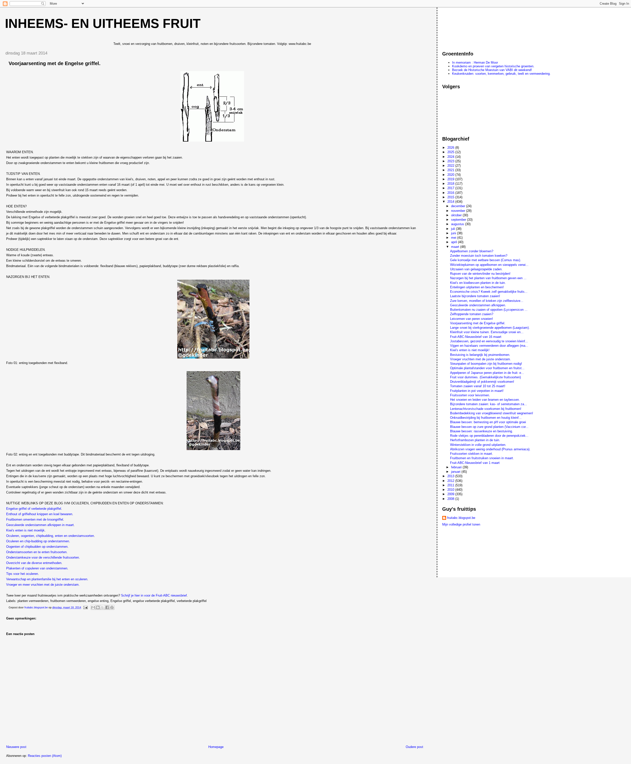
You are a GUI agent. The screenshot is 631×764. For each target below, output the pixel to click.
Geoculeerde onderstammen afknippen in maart (40, 525)
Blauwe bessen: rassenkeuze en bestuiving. (481, 431)
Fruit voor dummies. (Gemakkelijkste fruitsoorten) (485, 377)
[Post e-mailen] (85, 607)
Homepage (216, 747)
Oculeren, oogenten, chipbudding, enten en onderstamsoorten (50, 536)
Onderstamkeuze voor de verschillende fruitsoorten (42, 557)
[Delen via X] (102, 607)
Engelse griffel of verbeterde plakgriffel (33, 508)
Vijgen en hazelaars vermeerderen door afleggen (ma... (489, 345)
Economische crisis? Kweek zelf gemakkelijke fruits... (488, 291)
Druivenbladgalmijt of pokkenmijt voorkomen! (482, 381)
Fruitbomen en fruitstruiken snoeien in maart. (482, 458)
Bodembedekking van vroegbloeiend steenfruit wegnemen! (491, 413)
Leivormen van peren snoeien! (471, 319)
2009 (451, 494)
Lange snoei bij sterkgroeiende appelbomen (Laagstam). (490, 327)
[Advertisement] (464, 26)
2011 (451, 485)
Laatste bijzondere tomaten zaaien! (475, 296)
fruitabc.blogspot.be (461, 518)
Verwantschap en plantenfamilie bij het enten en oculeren (46, 579)
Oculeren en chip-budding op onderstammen (37, 541)
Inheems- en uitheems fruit (103, 23)
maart (455, 247)
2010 (451, 489)
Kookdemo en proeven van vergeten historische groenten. (493, 66)
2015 (451, 197)
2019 (451, 179)
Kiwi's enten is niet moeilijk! (470, 350)
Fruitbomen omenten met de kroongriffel (34, 519)
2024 (451, 157)
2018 (451, 183)
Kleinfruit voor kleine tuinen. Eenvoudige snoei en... (487, 332)
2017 (451, 188)
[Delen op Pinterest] (111, 607)
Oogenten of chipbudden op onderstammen (37, 546)
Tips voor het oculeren (22, 574)
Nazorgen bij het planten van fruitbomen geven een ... (488, 278)
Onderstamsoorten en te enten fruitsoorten (36, 552)
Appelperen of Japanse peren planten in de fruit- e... (487, 373)
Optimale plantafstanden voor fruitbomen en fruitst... (487, 368)
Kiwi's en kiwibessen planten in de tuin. (478, 283)
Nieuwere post (16, 747)
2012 (451, 481)
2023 (451, 161)
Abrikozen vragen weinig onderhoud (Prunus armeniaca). (490, 449)
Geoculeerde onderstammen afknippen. (478, 305)
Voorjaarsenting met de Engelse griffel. (477, 323)
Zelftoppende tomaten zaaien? (471, 314)
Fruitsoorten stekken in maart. (471, 453)
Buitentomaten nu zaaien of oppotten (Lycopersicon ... (488, 309)
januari (456, 471)
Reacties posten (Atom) (45, 756)
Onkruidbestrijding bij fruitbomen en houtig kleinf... (486, 417)
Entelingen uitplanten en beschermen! (477, 287)
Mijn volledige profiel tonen (461, 524)
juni (454, 233)
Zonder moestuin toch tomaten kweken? (478, 255)
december (458, 206)
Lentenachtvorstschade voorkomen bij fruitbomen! (485, 409)
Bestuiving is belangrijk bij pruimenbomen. (480, 355)
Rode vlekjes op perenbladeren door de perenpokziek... (489, 435)
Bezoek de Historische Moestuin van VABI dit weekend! (492, 70)
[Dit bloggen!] (97, 607)
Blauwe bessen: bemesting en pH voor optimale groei (488, 422)
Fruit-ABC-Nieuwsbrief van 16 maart (475, 337)
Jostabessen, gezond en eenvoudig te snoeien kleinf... (489, 341)
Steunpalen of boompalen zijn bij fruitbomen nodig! (486, 363)
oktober (457, 215)
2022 (451, 165)
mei (454, 237)
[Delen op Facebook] (107, 607)
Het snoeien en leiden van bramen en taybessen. (485, 399)
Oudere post (414, 747)
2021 (451, 170)
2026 (451, 147)
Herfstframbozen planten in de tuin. (475, 440)
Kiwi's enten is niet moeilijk (25, 530)
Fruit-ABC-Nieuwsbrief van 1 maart (475, 463)
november (458, 211)
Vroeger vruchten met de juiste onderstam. (480, 359)
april (454, 242)
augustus (458, 224)
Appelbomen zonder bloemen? (471, 251)
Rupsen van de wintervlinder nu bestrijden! (480, 273)
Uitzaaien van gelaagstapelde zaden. (476, 269)
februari (457, 467)
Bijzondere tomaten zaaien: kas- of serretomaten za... (488, 404)
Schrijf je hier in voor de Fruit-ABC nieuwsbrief (154, 595)
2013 (451, 476)
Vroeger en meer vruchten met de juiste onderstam (42, 584)
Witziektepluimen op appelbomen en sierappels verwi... (489, 265)
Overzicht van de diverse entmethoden (33, 563)
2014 (451, 201)
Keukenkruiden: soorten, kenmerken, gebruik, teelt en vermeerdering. (501, 73)
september (459, 219)
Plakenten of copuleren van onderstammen (36, 568)
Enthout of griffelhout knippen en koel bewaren (39, 514)
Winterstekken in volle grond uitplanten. (478, 445)
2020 (451, 175)
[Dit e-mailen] (93, 607)
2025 (451, 152)
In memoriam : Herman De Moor (475, 62)
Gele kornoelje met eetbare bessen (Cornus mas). (485, 260)
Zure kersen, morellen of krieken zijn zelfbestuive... (486, 301)
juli (453, 229)
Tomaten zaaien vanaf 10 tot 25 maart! (477, 386)
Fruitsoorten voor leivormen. (470, 395)
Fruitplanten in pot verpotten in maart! (477, 391)
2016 (451, 193)
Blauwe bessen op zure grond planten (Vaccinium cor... (489, 427)
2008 (451, 499)
